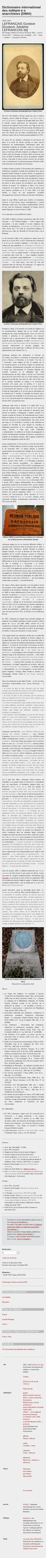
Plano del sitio (28, 1389)
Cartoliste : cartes (29, 1446)
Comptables (6, 1297)
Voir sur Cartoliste (23, 1239)
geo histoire (27, 1474)
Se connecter (27, 1490)
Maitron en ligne (29, 1169)
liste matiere (27, 1471)
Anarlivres (26, 1518)
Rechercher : (7, 1249)
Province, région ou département (20, 1331)
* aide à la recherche (9, 1258)
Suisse (4, 1324)
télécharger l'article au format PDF (15, 1282)
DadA (25, 1426)
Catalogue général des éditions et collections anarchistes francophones (24, 1227)
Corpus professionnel (14, 1291)
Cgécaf (25, 1528)
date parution (27, 1476)
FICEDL (26, 1504)
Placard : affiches (29, 1438)
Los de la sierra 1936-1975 (32, 1539)
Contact (25, 1377)
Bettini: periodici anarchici (32, 1395)
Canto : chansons (29, 1453)
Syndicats (8, 1344)
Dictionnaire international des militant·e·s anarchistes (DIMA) (21, 10)
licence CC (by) (38, 1365)
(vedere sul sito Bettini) (25, 1234)
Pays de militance (12, 1309)
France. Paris (7, 1337)
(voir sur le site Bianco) (19, 1222)
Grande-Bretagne (8, 1319)
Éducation (5, 1302)
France (4, 1314)
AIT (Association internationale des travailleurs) (18, 1349)
